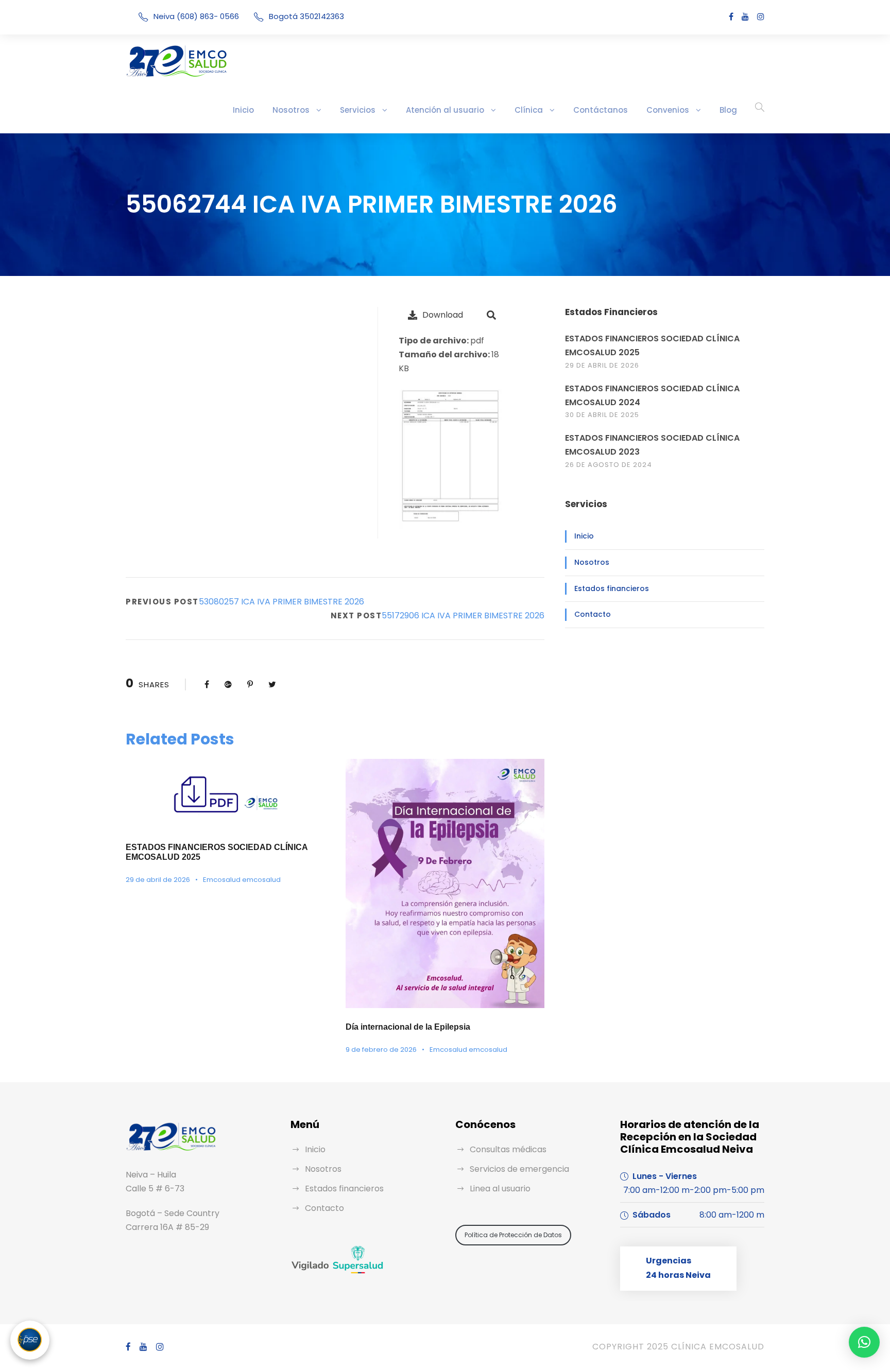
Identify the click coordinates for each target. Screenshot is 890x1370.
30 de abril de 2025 (602, 415)
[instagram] (760, 17)
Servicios (357, 110)
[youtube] (745, 17)
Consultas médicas (508, 1149)
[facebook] (731, 17)
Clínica (529, 110)
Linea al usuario (500, 1188)
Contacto (592, 614)
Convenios (667, 110)
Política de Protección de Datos (513, 1234)
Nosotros (291, 110)
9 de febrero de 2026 (381, 1049)
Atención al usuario (445, 110)
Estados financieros (611, 588)
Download (442, 315)
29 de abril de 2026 (158, 880)
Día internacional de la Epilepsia (408, 1026)
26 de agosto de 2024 (608, 465)
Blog (728, 110)
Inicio (243, 110)
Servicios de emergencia (519, 1169)
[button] (864, 1342)
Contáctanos (600, 110)
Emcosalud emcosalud (242, 880)
